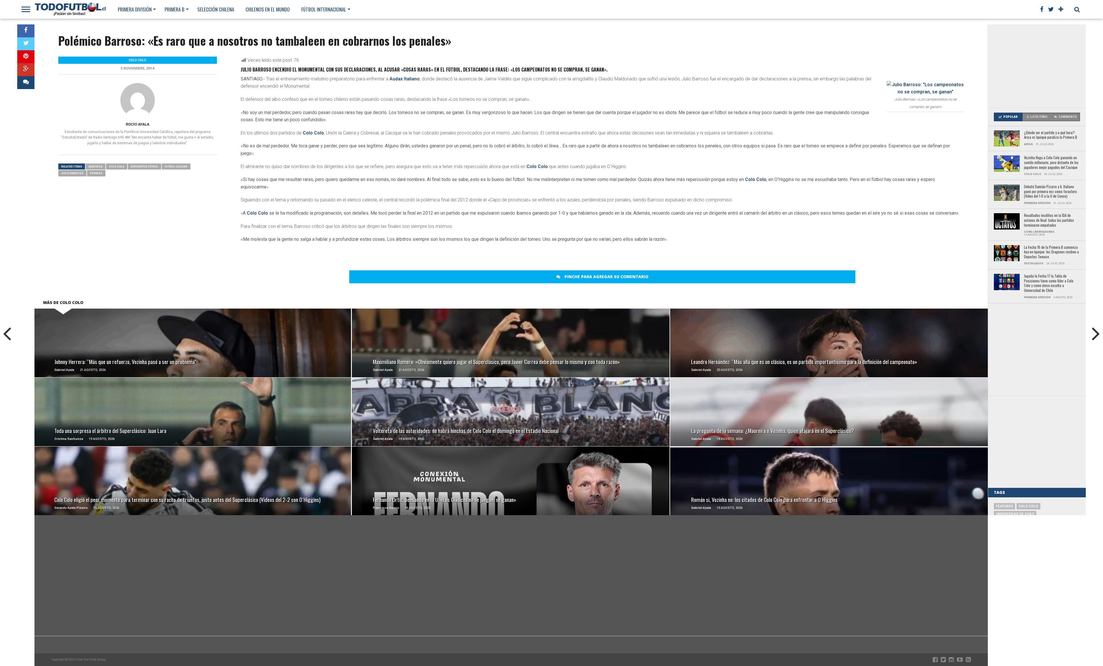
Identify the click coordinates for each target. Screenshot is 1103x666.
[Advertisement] (1037, 66)
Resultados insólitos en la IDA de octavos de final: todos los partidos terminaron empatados (1049, 220)
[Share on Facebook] (25, 30)
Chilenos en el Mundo (268, 9)
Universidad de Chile (1015, 514)
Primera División (135, 9)
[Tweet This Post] (25, 43)
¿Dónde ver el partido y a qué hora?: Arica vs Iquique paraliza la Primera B (1050, 135)
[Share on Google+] (25, 69)
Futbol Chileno (176, 166)
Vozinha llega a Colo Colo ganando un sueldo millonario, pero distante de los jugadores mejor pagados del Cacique (1051, 162)
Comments (1067, 117)
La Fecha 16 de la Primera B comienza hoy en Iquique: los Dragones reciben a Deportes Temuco (1051, 252)
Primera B (174, 9)
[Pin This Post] (25, 56)
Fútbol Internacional (323, 9)
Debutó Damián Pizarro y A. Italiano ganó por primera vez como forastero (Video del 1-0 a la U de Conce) (1050, 191)
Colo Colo (313, 133)
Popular (1010, 117)
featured (1004, 506)
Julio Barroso (72, 173)
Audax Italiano (404, 79)
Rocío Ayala (137, 124)
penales (96, 173)
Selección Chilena (215, 9)
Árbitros (95, 166)
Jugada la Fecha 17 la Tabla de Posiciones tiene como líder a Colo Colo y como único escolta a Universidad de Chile (1048, 283)
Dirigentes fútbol (144, 166)
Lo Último (1038, 117)
